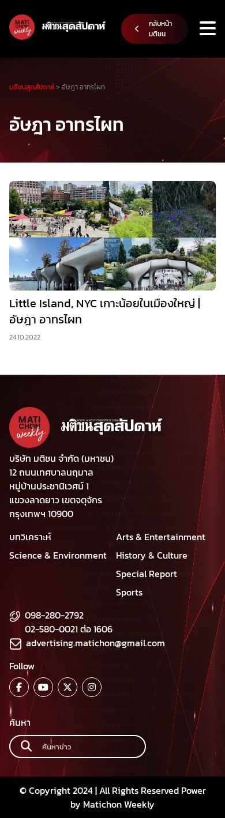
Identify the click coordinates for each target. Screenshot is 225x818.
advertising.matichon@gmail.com (95, 643)
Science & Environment (58, 555)
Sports (129, 592)
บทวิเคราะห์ (30, 537)
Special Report (146, 573)
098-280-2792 (54, 615)
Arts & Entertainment (160, 537)
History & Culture (151, 555)
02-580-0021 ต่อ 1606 (68, 629)
